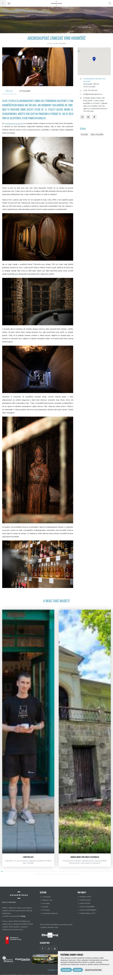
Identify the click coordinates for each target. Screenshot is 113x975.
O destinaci (47, 897)
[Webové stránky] (82, 117)
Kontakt (45, 907)
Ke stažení (46, 903)
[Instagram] (88, 117)
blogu (23, 916)
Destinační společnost (50, 913)
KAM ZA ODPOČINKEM (88, 910)
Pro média (46, 910)
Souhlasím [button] (66, 970)
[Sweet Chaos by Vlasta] (85, 731)
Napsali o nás (47, 900)
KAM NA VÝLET (85, 897)
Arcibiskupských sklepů (14, 123)
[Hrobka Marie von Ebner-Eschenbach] (28, 731)
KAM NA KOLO (85, 900)
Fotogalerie (24, 91)
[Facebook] (94, 117)
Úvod (50, 44)
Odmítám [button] (77, 970)
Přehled (9, 91)
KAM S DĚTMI (85, 903)
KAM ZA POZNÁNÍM (87, 907)
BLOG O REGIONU (60, 44)
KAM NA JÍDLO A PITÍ (87, 913)
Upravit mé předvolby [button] (93, 970)
